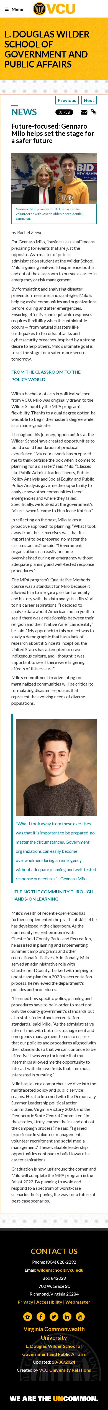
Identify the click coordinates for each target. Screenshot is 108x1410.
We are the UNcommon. (54, 1399)
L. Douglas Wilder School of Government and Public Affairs (47, 49)
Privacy (25, 1301)
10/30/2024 (63, 1361)
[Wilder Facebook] (40, 1316)
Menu (17, 9)
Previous (67, 100)
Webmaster (77, 1301)
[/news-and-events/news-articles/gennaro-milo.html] (92, 111)
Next (89, 100)
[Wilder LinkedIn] (67, 1316)
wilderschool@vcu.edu (60, 1269)
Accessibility (49, 1301)
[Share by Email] (82, 111)
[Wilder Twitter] (53, 1316)
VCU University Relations (65, 1369)
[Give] (27, 1316)
